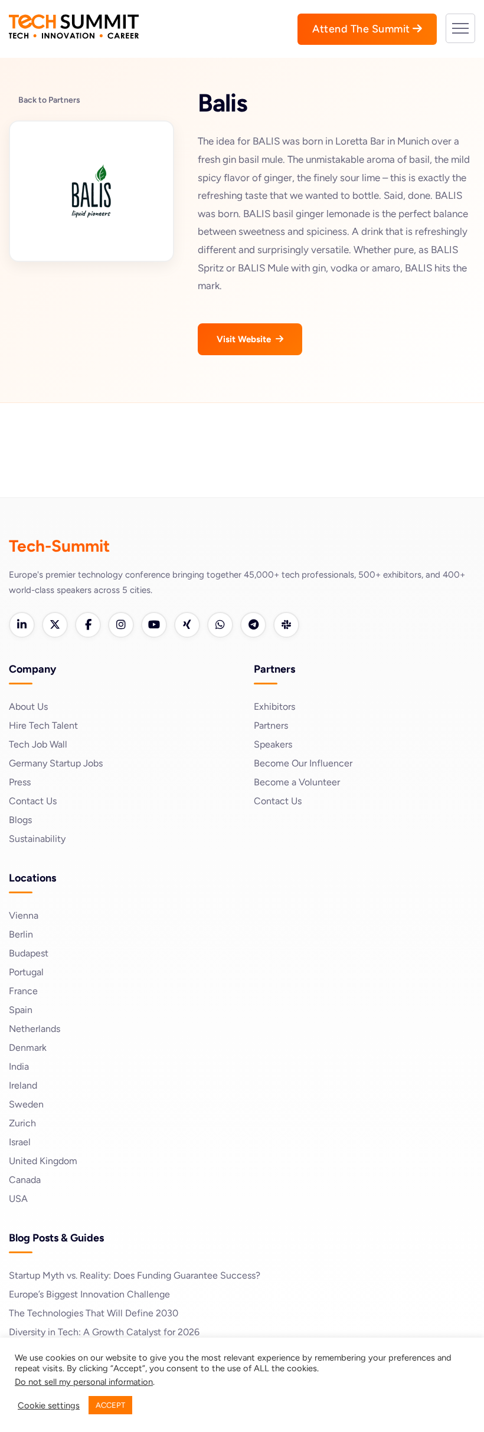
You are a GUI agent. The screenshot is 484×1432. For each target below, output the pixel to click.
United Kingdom (43, 1160)
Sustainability (37, 838)
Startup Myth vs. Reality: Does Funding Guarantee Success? (134, 1275)
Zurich (22, 1123)
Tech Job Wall (38, 744)
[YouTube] (154, 625)
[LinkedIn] (22, 625)
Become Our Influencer (303, 763)
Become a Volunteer (297, 782)
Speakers (273, 744)
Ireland (23, 1085)
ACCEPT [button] (110, 1405)
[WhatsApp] (220, 625)
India (19, 1066)
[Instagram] (121, 625)
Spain (20, 1009)
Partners (271, 725)
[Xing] (187, 625)
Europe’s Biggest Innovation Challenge (89, 1294)
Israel (20, 1142)
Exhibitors (274, 706)
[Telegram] (253, 625)
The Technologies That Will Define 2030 (93, 1313)
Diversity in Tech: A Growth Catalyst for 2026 (104, 1332)
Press (20, 782)
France (23, 991)
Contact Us (33, 801)
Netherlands (34, 1028)
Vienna (23, 915)
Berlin (21, 934)
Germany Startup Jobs (56, 763)
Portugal (26, 972)
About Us (28, 706)
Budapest (28, 953)
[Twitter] (55, 625)
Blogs (20, 819)
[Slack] (286, 625)
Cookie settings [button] (49, 1405)
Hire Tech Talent (43, 725)
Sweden (26, 1104)
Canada (25, 1179)
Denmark (28, 1047)
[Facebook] (88, 625)
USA (18, 1198)
